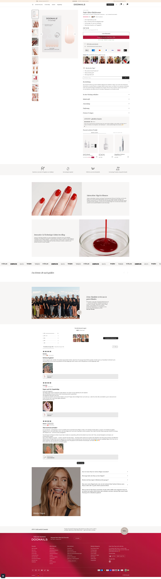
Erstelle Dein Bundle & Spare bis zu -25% (106, 37)
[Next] (74, 34)
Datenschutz (69, 555)
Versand (91, 29)
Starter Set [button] (49, 377)
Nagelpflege (59, 4)
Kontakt (51, 555)
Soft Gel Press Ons (39, 4)
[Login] (123, 4)
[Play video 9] (94, 60)
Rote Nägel (93, 556)
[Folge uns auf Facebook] (32, 570)
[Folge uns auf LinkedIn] (47, 570)
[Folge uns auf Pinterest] (38, 570)
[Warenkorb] (126, 4)
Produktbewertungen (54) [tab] (48, 346)
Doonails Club (110, 4)
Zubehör (53, 4)
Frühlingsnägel (94, 550)
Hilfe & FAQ (52, 548)
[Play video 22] (117, 60)
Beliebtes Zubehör (94, 132)
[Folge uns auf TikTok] (44, 570)
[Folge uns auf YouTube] (41, 570)
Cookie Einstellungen (71, 556)
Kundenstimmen (35, 555)
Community (34, 553)
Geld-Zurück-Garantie (71, 551)
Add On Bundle (86, 154)
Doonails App (34, 560)
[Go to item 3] (83, 336)
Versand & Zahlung (53, 553)
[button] (85, 16)
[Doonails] (79, 4)
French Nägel (93, 553)
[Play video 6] (86, 60)
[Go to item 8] (87, 340)
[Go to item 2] (79, 336)
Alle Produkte (34, 548)
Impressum (69, 548)
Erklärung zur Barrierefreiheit (73, 558)
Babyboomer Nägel (95, 555)
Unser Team (34, 551)
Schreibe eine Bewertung (110, 338)
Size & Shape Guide (95, 548)
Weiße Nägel (93, 558)
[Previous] (41, 34)
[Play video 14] (110, 60)
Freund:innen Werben (36, 558)
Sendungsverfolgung (54, 550)
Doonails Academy (53, 556)
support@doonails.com (114, 551)
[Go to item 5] (75, 340)
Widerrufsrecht (70, 550)
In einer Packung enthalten (90, 94)
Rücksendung (52, 551)
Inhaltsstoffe (86, 99)
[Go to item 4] (87, 336)
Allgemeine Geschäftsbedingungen (74, 553)
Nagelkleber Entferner (120, 154)
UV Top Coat (102, 154)
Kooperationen (53, 561)
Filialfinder (34, 561)
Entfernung (86, 108)
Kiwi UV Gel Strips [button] (50, 457)
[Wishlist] (120, 4)
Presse (51, 560)
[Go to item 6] (79, 340)
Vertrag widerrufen (72, 560)
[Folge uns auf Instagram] (35, 570)
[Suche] (116, 4)
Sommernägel (94, 551)
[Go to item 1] (75, 336)
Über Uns (34, 550)
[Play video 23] (125, 60)
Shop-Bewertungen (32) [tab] (59, 346)
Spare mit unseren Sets (117, 132)
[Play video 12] (102, 60)
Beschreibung (87, 82)
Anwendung (86, 104)
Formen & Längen (88, 113)
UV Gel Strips (47, 4)
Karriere (51, 563)
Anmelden (77, 538)
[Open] (3, 576)
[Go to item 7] (83, 340)
